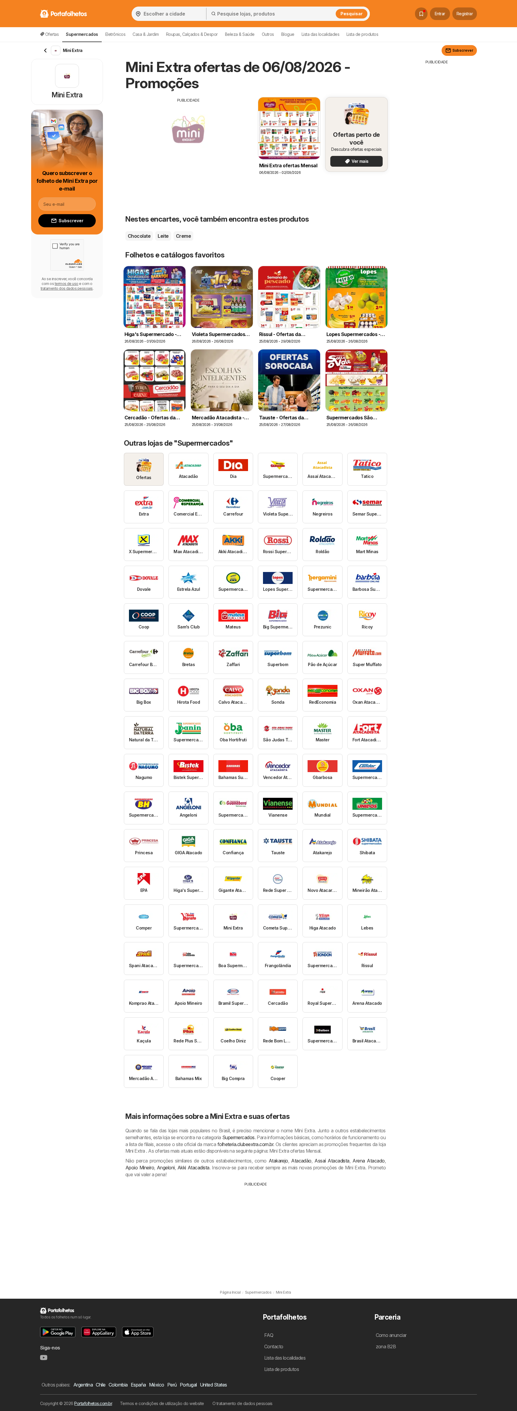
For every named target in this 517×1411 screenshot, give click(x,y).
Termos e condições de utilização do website (162, 1403)
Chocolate (139, 236)
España (138, 1385)
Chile (100, 1385)
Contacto (273, 1346)
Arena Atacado (368, 1161)
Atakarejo (278, 1161)
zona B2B (386, 1346)
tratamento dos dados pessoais (67, 288)
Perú (172, 1385)
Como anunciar (391, 1335)
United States (213, 1385)
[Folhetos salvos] (421, 13)
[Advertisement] (188, 145)
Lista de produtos (362, 34)
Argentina (83, 1385)
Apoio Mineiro (139, 1168)
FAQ (268, 1335)
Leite (163, 236)
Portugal (188, 1385)
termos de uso (66, 283)
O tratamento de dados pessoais (242, 1403)
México (156, 1385)
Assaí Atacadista (331, 1161)
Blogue (287, 34)
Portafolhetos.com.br (93, 1403)
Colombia (118, 1385)
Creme (183, 236)
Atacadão (301, 1161)
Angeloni (166, 1168)
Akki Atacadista (193, 1168)
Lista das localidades (320, 34)
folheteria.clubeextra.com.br (245, 1144)
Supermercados (238, 1137)
